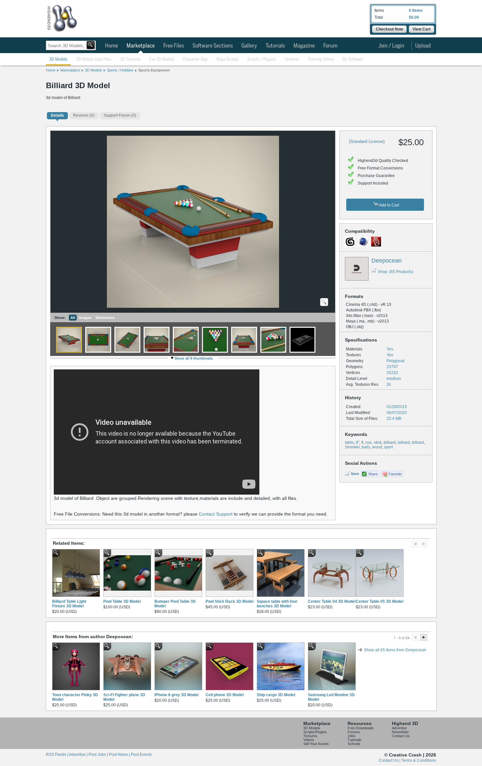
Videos (308, 740)
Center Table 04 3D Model (331, 601)
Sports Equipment (154, 70)
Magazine (304, 46)
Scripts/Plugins (315, 732)
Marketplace (141, 46)
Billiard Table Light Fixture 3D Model (69, 603)
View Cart (421, 29)
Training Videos (321, 59)
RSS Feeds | (57, 754)
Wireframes (105, 318)
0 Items (416, 10)
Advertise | (79, 754)
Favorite (395, 474)
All (72, 318)
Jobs (351, 736)
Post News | (120, 754)
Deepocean (387, 260)
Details (57, 115)
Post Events (141, 754)
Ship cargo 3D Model (276, 695)
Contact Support (215, 514)
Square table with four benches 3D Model (277, 603)
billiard (390, 442)
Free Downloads (361, 728)
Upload (423, 46)
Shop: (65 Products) (395, 271)
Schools (354, 744)
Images (85, 318)
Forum (330, 46)
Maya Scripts (227, 59)
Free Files (173, 46)
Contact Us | (390, 760)
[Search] (91, 45)
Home (111, 46)
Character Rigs (195, 59)
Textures (292, 59)
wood (377, 447)
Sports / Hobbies (120, 70)
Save (355, 474)
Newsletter (400, 732)
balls (366, 447)
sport (388, 447)
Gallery (249, 46)
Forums (354, 732)
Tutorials (275, 46)
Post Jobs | (99, 754)
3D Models (58, 59)
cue (368, 442)
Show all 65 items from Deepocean (395, 650)
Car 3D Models (161, 59)
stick (378, 442)
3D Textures (130, 59)
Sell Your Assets (316, 744)
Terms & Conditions (418, 760)
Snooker (352, 447)
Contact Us (401, 736)
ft (362, 442)
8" (357, 442)
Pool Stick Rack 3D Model (229, 601)
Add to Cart (388, 205)
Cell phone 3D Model (225, 695)
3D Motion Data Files (93, 59)
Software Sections (212, 46)
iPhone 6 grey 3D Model (176, 695)
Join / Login (391, 46)
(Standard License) (367, 141)
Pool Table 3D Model (122, 601)
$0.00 (414, 17)
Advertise (399, 728)
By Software (353, 59)
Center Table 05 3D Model (379, 601)
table (349, 442)
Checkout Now (389, 29)
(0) (83, 115)
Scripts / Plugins (261, 59)
